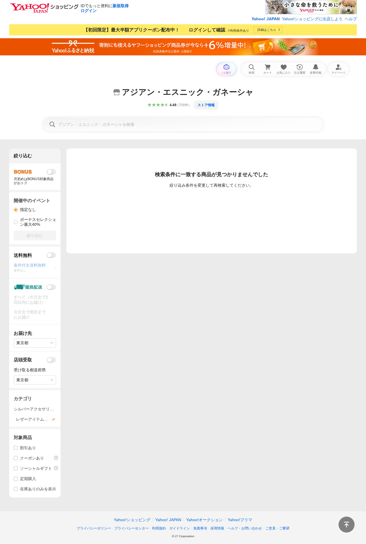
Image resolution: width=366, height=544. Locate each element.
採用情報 (217, 528)
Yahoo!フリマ (240, 519)
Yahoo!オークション (204, 519)
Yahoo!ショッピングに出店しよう (312, 19)
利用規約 (159, 528)
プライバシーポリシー (94, 528)
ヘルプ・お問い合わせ (245, 528)
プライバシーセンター (131, 528)
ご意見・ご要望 (277, 528)
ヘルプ (351, 19)
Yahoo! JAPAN (266, 19)
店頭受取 (23, 359)
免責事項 (200, 528)
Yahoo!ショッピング (132, 519)
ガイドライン (179, 528)
